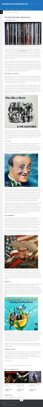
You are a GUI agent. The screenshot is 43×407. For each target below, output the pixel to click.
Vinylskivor (29, 365)
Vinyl (26, 365)
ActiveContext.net (22, 50)
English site (29, 9)
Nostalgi (10, 12)
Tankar (17, 9)
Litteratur (12, 9)
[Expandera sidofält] (1, 12)
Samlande (13, 365)
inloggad (11, 397)
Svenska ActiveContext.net (15, 4)
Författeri (23, 9)
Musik (7, 9)
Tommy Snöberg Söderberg (11, 20)
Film (2, 9)
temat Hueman (13, 404)
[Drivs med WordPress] (5, 404)
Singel (17, 365)
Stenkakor (23, 365)
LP (10, 365)
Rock (14, 12)
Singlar (20, 365)
